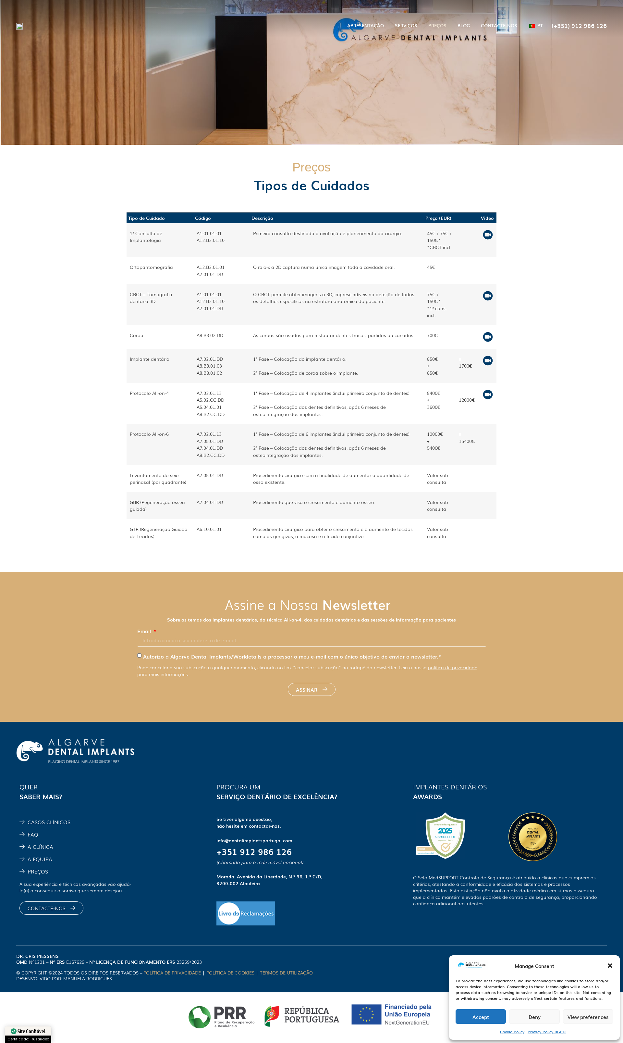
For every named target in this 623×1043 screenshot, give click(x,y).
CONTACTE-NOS (499, 25)
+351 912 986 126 (254, 851)
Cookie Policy (512, 1032)
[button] (610, 965)
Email (145, 631)
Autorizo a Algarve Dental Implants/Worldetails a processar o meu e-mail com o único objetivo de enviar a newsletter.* (292, 656)
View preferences (588, 1016)
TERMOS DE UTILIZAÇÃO (287, 972)
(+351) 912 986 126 (579, 25)
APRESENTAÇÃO (365, 25)
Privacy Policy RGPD (547, 1032)
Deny (535, 1016)
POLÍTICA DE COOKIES (230, 972)
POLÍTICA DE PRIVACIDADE (172, 972)
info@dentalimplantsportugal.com (254, 840)
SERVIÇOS (406, 25)
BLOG (464, 25)
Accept (480, 1016)
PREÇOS (437, 25)
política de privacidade (452, 667)
